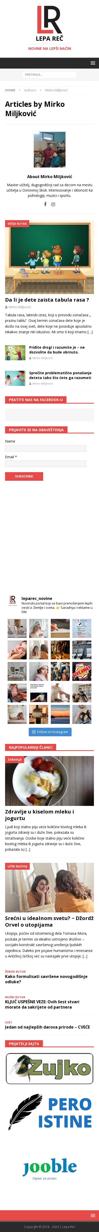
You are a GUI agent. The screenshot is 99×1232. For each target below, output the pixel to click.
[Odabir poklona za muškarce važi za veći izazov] (81, 714)
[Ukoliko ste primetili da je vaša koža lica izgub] (17, 649)
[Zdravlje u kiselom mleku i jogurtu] (49, 781)
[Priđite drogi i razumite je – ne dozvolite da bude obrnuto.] (15, 352)
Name (10, 441)
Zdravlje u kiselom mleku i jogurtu (39, 815)
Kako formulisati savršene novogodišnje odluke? (46, 979)
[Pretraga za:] (49, 74)
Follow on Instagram (52, 731)
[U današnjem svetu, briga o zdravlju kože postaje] (38, 628)
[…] (90, 331)
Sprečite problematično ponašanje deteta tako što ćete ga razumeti (60, 375)
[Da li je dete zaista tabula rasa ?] (49, 257)
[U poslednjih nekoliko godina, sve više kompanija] (81, 692)
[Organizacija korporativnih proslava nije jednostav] (60, 671)
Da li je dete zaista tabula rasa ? (47, 299)
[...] (28, 849)
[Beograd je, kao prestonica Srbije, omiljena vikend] (60, 714)
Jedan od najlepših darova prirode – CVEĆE (47, 1027)
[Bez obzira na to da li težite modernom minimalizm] (17, 671)
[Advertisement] (49, 539)
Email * (11, 456)
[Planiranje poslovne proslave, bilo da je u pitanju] (60, 649)
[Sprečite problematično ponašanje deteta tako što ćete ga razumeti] (15, 378)
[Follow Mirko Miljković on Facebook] (45, 204)
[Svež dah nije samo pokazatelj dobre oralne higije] (38, 649)
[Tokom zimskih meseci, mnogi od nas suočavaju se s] (38, 671)
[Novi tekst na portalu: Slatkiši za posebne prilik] (17, 692)
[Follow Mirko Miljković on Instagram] (51, 204)
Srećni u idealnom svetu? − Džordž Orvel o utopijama (49, 921)
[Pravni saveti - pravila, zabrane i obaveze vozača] (81, 649)
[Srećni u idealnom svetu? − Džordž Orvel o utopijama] (49, 888)
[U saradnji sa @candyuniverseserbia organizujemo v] (81, 671)
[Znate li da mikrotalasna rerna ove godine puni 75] (38, 714)
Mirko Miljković (20, 307)
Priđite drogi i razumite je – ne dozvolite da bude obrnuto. (57, 349)
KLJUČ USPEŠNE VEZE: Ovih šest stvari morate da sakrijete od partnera (42, 1004)
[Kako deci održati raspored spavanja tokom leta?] (17, 714)
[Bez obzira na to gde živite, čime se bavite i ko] (17, 628)
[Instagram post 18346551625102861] (81, 628)
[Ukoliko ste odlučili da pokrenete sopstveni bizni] (60, 692)
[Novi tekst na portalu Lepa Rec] (38, 692)
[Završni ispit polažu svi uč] (60, 628)
